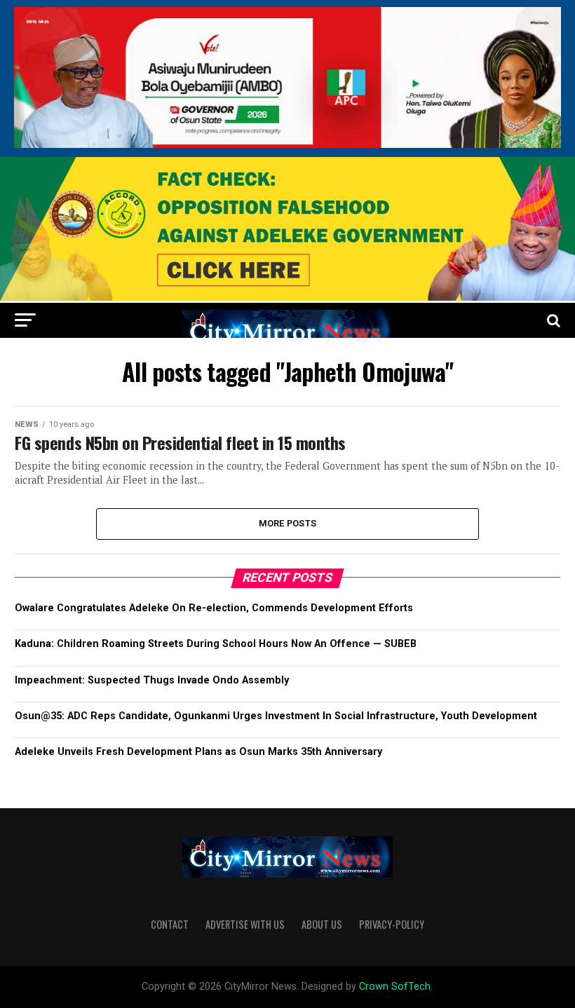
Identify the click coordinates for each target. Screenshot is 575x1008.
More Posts (288, 523)
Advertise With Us (245, 924)
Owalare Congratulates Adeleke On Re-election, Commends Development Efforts (214, 608)
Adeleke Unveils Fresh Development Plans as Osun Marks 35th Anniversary (198, 752)
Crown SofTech (395, 987)
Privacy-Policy (391, 924)
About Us (322, 924)
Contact (170, 924)
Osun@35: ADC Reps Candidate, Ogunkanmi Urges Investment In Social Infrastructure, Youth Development (276, 716)
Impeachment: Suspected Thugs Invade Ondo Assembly (152, 680)
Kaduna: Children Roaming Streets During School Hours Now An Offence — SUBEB (216, 644)
